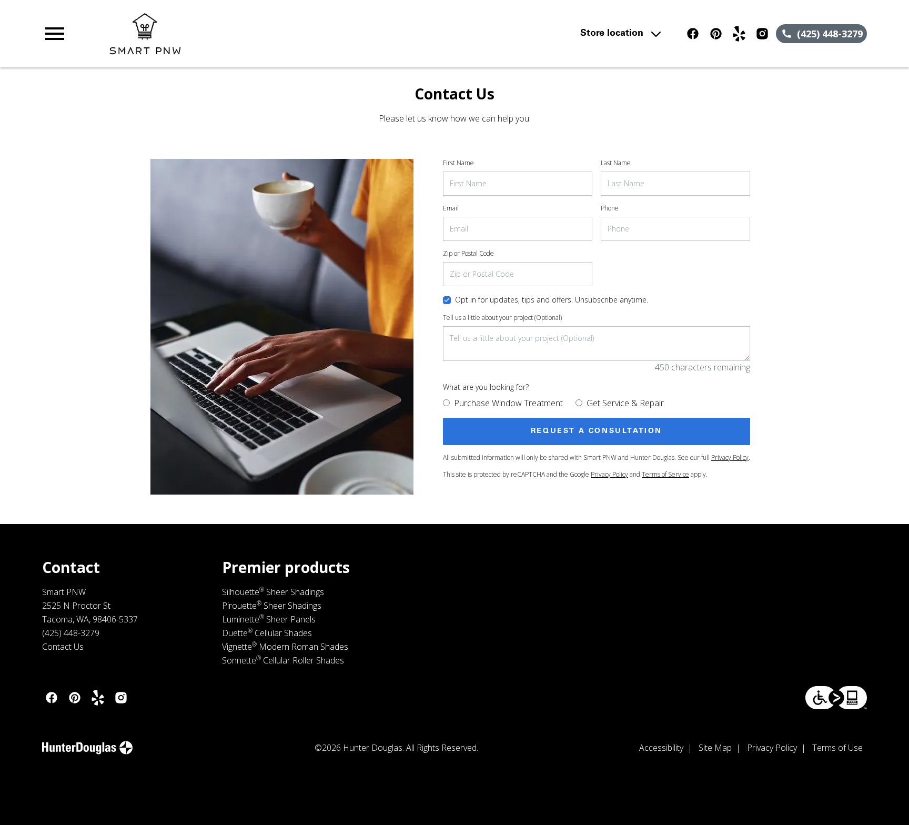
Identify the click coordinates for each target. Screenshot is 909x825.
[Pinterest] (715, 33)
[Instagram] (762, 33)
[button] (54, 33)
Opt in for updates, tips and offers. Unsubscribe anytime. (551, 300)
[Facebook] (692, 33)
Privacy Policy (730, 457)
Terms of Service (665, 474)
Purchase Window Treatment (508, 403)
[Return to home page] (259, 33)
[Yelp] (739, 33)
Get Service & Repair (625, 403)
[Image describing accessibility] (836, 697)
